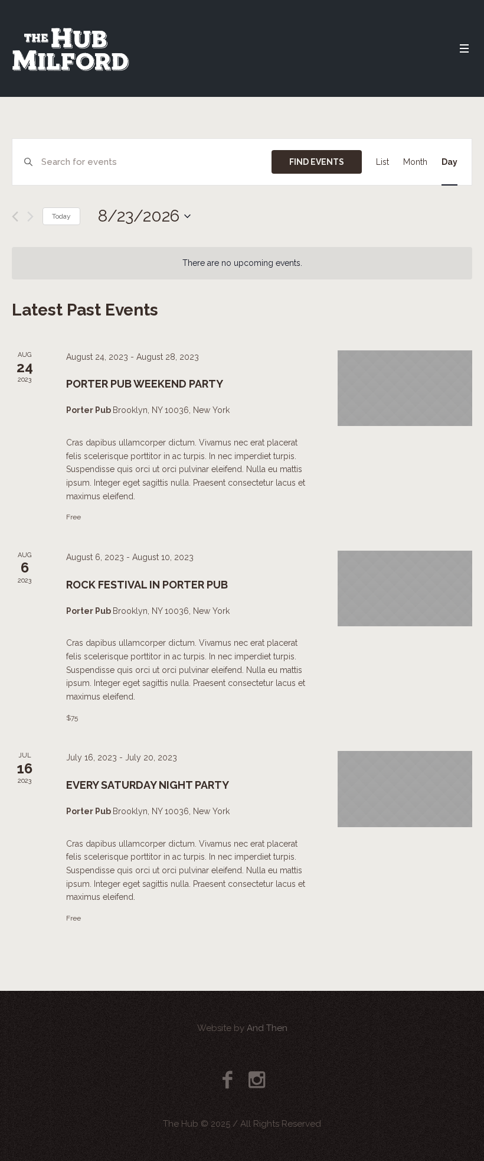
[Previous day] (15, 216)
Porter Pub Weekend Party (144, 384)
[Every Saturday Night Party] (405, 789)
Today (61, 216)
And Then (267, 1028)
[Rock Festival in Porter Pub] (405, 588)
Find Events (316, 162)
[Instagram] (256, 1080)
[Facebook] (227, 1080)
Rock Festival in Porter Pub (147, 584)
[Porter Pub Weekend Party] (405, 388)
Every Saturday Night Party (147, 785)
